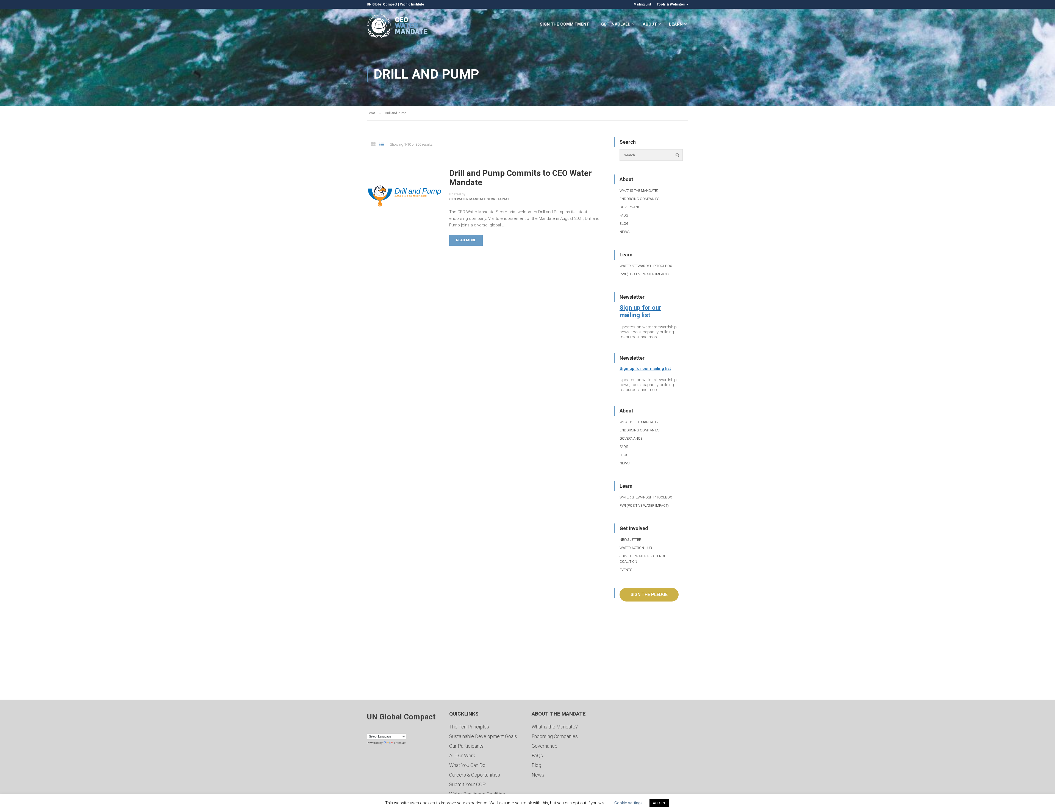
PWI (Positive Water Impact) (644, 274)
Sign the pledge (649, 594)
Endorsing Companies (639, 199)
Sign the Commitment (564, 24)
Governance (631, 207)
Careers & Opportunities (474, 775)
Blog (624, 223)
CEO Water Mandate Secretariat (479, 199)
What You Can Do (467, 765)
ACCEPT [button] (659, 803)
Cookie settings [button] (628, 802)
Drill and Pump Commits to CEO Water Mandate (520, 177)
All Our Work (462, 755)
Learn (676, 24)
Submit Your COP (467, 784)
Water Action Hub (636, 548)
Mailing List (642, 4)
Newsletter (630, 539)
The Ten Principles (469, 727)
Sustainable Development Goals (483, 736)
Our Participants (466, 746)
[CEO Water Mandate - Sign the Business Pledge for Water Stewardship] (398, 27)
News (624, 232)
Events (626, 570)
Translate (400, 742)
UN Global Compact (382, 4)
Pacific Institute (412, 4)
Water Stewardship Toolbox (646, 266)
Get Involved (616, 24)
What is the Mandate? (639, 191)
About (650, 24)
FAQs (624, 215)
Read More (466, 240)
